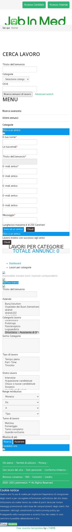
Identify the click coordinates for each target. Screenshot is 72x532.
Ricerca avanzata (12, 111)
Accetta (12, 524)
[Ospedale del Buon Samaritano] (21, 306)
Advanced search (44, 94)
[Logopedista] (21, 329)
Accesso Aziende (58, 4)
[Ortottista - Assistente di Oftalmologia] (21, 332)
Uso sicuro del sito (13, 470)
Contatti (37, 477)
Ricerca (65, 258)
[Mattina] (21, 423)
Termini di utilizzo (26, 463)
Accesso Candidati (34, 4)
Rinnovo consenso (13, 477)
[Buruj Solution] (21, 303)
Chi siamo (8, 463)
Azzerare (19, 441)
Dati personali (34, 470)
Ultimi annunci (10, 118)
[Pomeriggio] (21, 426)
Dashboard (15, 263)
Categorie (8, 124)
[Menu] (68, 17)
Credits (48, 477)
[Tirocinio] (21, 365)
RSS (27, 477)
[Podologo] (21, 323)
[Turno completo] (21, 429)
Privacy (42, 463)
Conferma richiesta (55, 470)
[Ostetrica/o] (21, 320)
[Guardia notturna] (21, 432)
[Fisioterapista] (21, 326)
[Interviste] (21, 377)
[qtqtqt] (21, 309)
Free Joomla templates (30, 528)
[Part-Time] (21, 362)
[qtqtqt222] (21, 313)
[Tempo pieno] (21, 359)
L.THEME (51, 528)
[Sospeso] (21, 387)
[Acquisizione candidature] (21, 380)
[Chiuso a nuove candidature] (21, 384)
